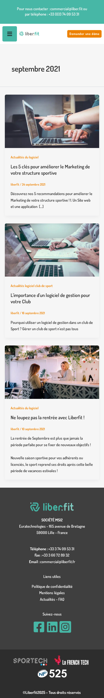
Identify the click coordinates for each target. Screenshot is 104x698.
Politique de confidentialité (52, 586)
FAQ (61, 599)
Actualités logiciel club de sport (32, 286)
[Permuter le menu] (9, 33)
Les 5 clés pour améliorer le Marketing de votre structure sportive (50, 169)
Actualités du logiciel (24, 157)
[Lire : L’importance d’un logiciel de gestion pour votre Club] (52, 249)
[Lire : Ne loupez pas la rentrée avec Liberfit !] (52, 371)
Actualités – (49, 599)
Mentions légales (52, 592)
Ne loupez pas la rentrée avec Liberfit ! (47, 417)
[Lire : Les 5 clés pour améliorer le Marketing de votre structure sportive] (52, 120)
